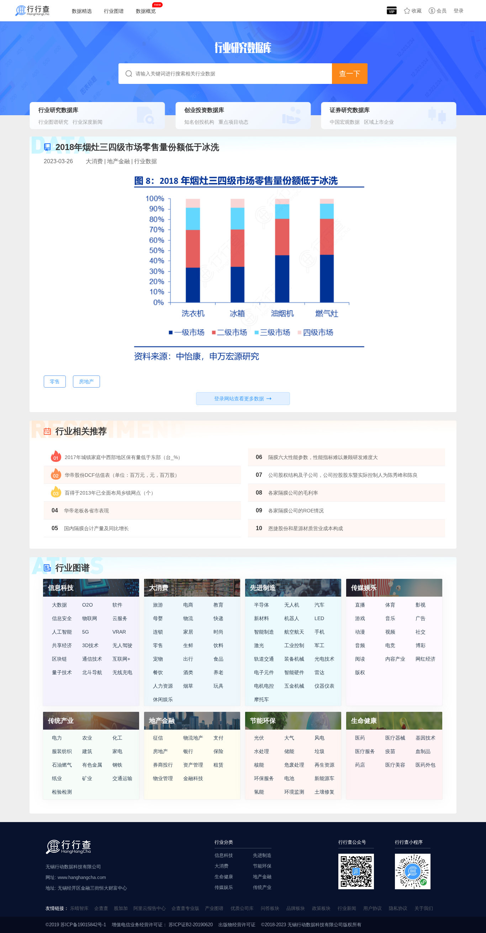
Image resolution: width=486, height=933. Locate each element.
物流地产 (193, 738)
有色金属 (92, 765)
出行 (188, 659)
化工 (117, 738)
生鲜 (188, 645)
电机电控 (264, 686)
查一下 (349, 74)
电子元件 (264, 672)
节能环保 (262, 866)
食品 (218, 659)
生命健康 (224, 876)
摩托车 (261, 699)
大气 (289, 738)
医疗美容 (395, 765)
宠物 (158, 659)
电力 (57, 738)
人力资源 (163, 686)
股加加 (121, 908)
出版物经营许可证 (236, 924)
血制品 (423, 751)
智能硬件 (294, 672)
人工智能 (62, 632)
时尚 (218, 632)
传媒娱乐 (224, 887)
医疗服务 (365, 751)
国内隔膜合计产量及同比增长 (96, 528)
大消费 (221, 866)
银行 (188, 751)
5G (85, 632)
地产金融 (262, 876)
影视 (421, 605)
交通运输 (122, 778)
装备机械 (294, 659)
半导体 (261, 605)
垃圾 (319, 751)
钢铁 (117, 765)
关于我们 (423, 908)
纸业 (57, 778)
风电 (319, 738)
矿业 (87, 778)
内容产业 (395, 659)
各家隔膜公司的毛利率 (293, 493)
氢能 (259, 792)
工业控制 (294, 645)
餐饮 (158, 672)
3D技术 (90, 645)
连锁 (158, 632)
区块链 (59, 659)
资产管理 (193, 765)
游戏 (360, 618)
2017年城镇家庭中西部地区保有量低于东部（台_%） (124, 457)
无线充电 (122, 672)
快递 (218, 618)
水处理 (261, 751)
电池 (289, 778)
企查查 (101, 908)
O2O (87, 605)
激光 (259, 645)
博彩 (421, 645)
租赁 (218, 765)
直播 (360, 605)
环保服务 (264, 778)
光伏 (259, 738)
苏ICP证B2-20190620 (190, 924)
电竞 (390, 645)
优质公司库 (242, 908)
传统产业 (262, 887)
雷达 (319, 672)
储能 (289, 751)
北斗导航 (92, 672)
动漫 (360, 632)
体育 (390, 605)
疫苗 (390, 751)
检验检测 (62, 792)
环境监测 (294, 792)
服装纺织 (62, 751)
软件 (117, 605)
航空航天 (294, 632)
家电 (117, 751)
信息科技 (224, 855)
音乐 (390, 618)
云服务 (119, 618)
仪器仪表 (324, 686)
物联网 (89, 618)
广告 (421, 618)
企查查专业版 (185, 908)
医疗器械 (395, 738)
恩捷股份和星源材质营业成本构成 (305, 528)
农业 (87, 738)
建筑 (87, 751)
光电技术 (324, 659)
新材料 (261, 618)
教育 (218, 605)
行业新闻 (347, 908)
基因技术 (425, 738)
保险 (218, 751)
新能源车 (324, 778)
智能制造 (264, 632)
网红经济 (425, 659)
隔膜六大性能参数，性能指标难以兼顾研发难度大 (323, 457)
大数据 (59, 605)
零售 (158, 645)
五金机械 (294, 686)
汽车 (319, 605)
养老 (218, 672)
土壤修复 (324, 792)
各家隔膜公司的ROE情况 (296, 510)
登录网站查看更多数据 (239, 398)
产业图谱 (214, 908)
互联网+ (121, 659)
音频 (360, 645)
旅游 (158, 605)
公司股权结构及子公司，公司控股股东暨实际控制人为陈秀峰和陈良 (343, 475)
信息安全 (62, 618)
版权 (360, 672)
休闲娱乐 (163, 699)
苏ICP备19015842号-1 (83, 924)
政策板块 (321, 908)
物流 (188, 618)
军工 (319, 645)
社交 (421, 632)
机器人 (291, 618)
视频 (390, 632)
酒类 (188, 672)
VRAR (119, 632)
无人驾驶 (122, 645)
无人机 (291, 605)
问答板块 (270, 908)
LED (319, 618)
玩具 (218, 686)
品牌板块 (295, 908)
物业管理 (163, 778)
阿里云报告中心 (149, 908)
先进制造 (262, 855)
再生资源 (324, 765)
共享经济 (62, 645)
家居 (188, 632)
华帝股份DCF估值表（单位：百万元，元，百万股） (122, 475)
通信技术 (92, 659)
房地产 (160, 751)
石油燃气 (62, 765)
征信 (158, 738)
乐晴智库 (79, 908)
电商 (188, 605)
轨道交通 (264, 659)
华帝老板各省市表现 (86, 510)
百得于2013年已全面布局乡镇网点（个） (110, 493)
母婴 (158, 618)
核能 (259, 765)
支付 (218, 738)
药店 (360, 765)
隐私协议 (398, 908)
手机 (319, 632)
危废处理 (294, 765)
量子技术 (62, 672)
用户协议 (372, 908)
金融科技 (193, 778)
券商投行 (163, 765)
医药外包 (425, 765)
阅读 (360, 659)
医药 (360, 738)
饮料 (218, 645)
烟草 (188, 686)
